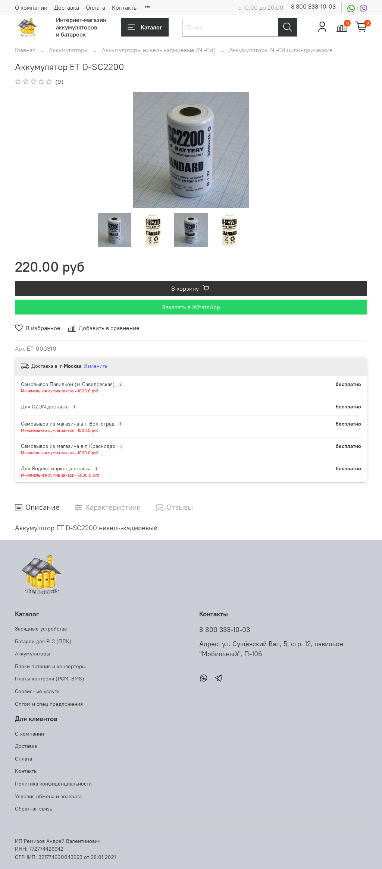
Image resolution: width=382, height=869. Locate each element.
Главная (25, 50)
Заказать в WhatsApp (191, 307)
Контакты (125, 7)
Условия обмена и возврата (48, 796)
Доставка (66, 7)
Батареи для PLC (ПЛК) (43, 641)
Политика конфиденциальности (53, 783)
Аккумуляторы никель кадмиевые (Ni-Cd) (159, 50)
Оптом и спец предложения (49, 704)
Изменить (95, 366)
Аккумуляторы (68, 50)
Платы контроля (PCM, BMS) (49, 678)
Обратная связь (33, 808)
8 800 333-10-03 (313, 6)
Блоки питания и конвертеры (50, 666)
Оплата (95, 7)
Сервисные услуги (37, 691)
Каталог (151, 27)
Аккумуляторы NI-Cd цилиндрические (281, 50)
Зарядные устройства (41, 628)
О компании (31, 7)
